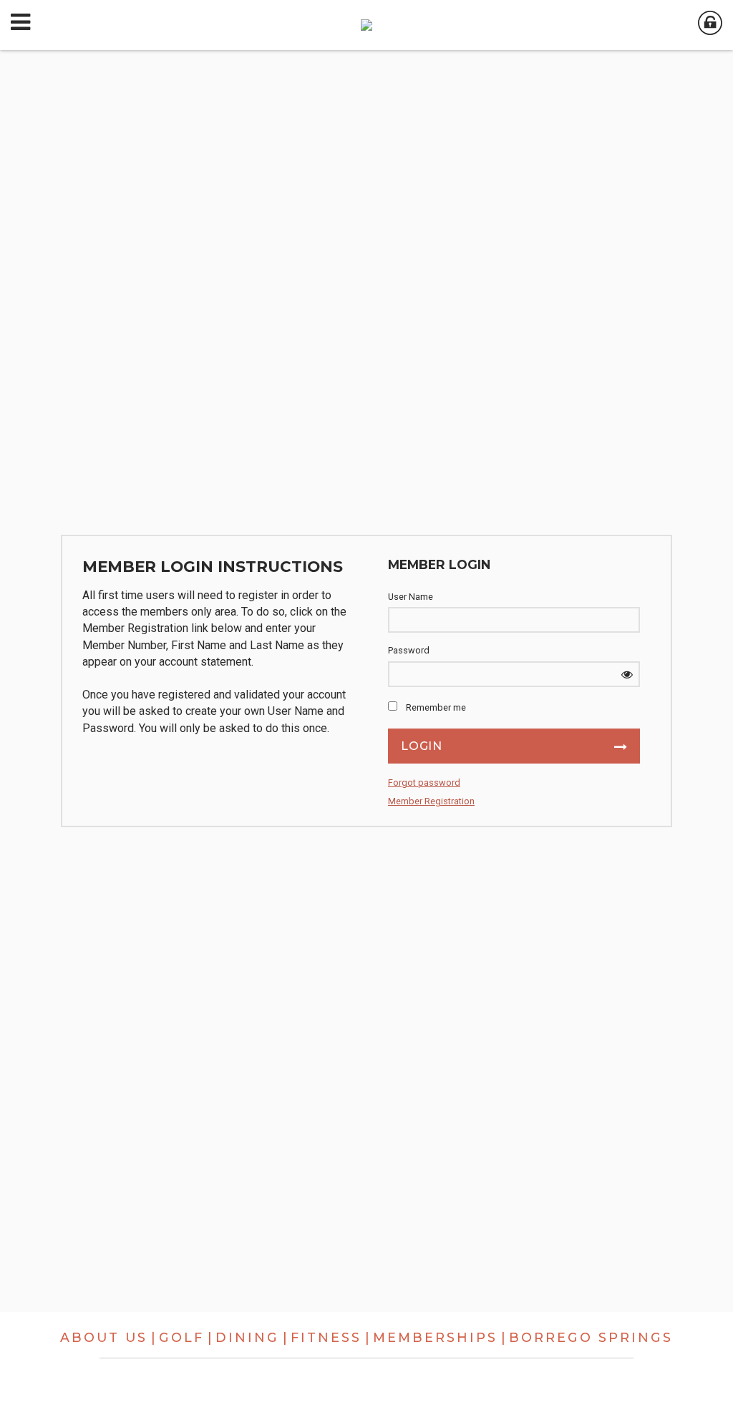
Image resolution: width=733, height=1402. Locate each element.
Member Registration (431, 801)
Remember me (436, 707)
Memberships (435, 1337)
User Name (410, 596)
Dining (247, 1337)
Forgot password (424, 782)
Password (408, 650)
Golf (181, 1337)
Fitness (326, 1337)
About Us (103, 1337)
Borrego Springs (591, 1337)
